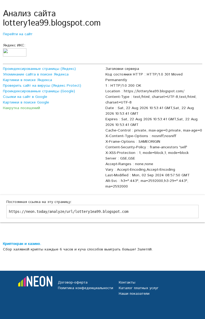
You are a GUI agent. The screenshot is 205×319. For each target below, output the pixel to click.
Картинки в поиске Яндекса (27, 80)
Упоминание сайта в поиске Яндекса (36, 74)
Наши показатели (134, 293)
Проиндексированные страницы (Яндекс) (39, 68)
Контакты (127, 282)
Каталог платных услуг (139, 288)
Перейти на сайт (18, 34)
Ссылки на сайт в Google (25, 96)
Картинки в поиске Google (26, 102)
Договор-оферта (73, 282)
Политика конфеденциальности (85, 288)
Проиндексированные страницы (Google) (39, 91)
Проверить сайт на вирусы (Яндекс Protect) (42, 85)
